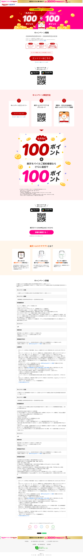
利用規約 (26, 541)
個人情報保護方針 (31, 367)
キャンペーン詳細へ (43, 40)
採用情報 (49, 544)
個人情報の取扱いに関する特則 (42, 367)
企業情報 (34, 544)
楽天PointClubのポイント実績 (35, 343)
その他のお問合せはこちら (23, 382)
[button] (41, 58)
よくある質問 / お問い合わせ (52, 541)
